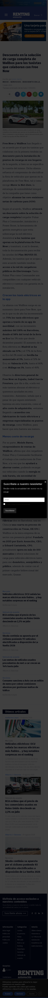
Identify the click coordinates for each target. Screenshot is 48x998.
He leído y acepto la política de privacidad (18, 504)
